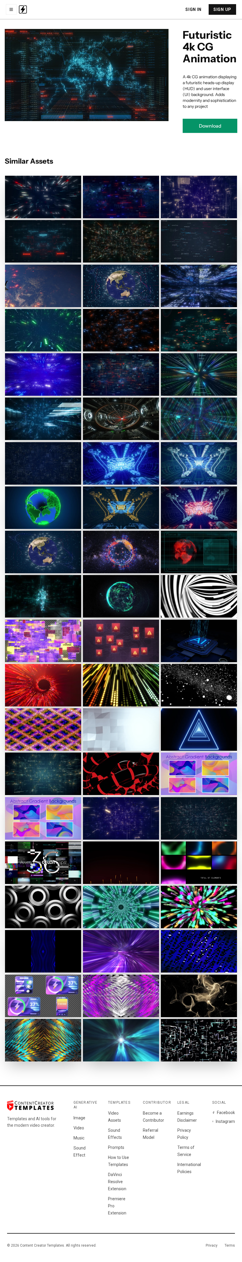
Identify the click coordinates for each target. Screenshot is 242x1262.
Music (78, 1138)
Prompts (116, 1147)
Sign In (193, 9)
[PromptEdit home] (23, 9)
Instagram (225, 1121)
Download (210, 126)
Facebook (226, 1112)
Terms (230, 1245)
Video (78, 1128)
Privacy (212, 1245)
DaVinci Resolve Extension (117, 1181)
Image (79, 1118)
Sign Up (222, 9)
